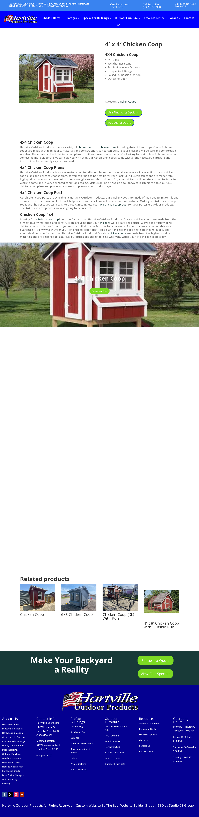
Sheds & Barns (51, 18)
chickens (105, 222)
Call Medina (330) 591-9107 (185, 5)
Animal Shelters (78, 763)
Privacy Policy (146, 751)
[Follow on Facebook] (4, 794)
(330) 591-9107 (44, 755)
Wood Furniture (112, 741)
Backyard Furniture (114, 752)
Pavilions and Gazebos (82, 743)
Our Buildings (77, 726)
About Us (143, 740)
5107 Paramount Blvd (48, 745)
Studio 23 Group (181, 805)
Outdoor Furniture (126, 18)
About (174, 18)
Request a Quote (119, 123)
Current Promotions (149, 723)
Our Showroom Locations (119, 6)
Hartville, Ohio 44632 (47, 731)
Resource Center (154, 18)
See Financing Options (123, 112)
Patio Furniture (112, 758)
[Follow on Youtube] (22, 794)
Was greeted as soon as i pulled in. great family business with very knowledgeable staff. (155, 511)
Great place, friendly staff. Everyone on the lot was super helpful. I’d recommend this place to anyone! (99, 472)
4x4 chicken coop (48, 219)
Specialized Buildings (96, 18)
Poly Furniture (112, 735)
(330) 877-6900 (44, 735)
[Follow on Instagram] (16, 794)
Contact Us (144, 745)
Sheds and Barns (79, 732)
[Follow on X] (10, 794)
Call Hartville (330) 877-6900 (152, 6)
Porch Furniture (112, 746)
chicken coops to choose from (97, 147)
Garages (71, 18)
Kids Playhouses (79, 769)
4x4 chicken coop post (113, 204)
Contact (189, 18)
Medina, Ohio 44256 (47, 749)
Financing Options (148, 734)
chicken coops (117, 233)
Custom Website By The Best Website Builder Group (115, 805)
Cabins (74, 758)
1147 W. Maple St (45, 727)
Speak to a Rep (99, 290)
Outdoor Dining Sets (115, 763)
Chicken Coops (127, 101)
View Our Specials (155, 673)
